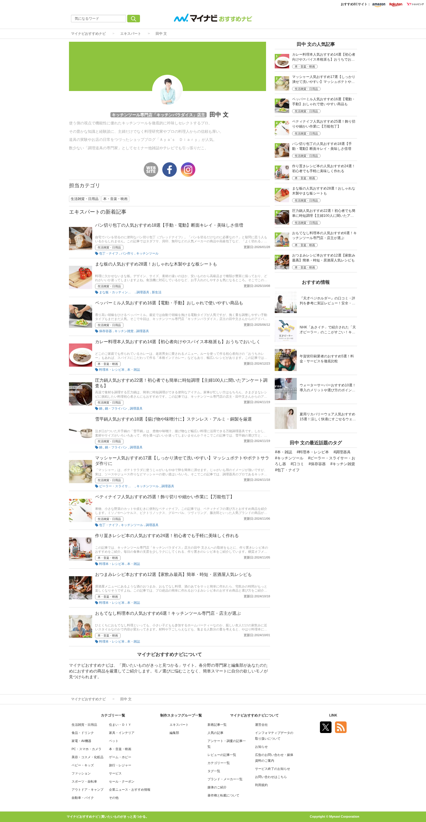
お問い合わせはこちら (271, 777)
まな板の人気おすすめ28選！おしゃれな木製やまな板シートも (156, 263)
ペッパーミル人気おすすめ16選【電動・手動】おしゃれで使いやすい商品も (169, 302)
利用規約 (261, 785)
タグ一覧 (213, 771)
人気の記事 (215, 732)
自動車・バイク (83, 797)
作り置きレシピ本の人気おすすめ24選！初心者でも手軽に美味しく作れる (167, 535)
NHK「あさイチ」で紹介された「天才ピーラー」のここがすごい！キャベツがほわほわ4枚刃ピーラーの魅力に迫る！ (328, 330)
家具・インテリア (121, 732)
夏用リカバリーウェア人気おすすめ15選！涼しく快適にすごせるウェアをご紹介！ (328, 417)
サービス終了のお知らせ (272, 768)
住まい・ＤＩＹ (120, 724)
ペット (114, 741)
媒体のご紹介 (217, 787)
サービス (115, 773)
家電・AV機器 (81, 741)
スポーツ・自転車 (84, 781)
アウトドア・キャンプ (87, 789)
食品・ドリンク (83, 732)
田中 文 (161, 34)
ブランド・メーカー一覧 (225, 779)
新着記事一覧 (217, 724)
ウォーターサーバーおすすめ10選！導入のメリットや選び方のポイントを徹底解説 (328, 388)
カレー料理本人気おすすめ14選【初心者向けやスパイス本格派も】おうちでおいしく (178, 341)
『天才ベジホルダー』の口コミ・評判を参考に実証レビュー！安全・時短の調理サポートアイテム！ (327, 301)
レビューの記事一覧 (221, 754)
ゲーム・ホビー (120, 757)
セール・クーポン (121, 781)
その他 (114, 797)
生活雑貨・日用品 (109, 247)
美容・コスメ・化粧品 (87, 757)
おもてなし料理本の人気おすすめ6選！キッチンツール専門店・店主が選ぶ (168, 613)
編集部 (174, 732)
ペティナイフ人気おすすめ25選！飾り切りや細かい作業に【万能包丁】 (164, 496)
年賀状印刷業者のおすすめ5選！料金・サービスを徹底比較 (327, 358)
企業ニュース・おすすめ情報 (129, 789)
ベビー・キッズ (83, 765)
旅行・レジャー (120, 765)
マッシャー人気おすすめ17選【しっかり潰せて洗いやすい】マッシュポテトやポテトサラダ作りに (323, 80)
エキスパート (130, 34)
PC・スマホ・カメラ (86, 749)
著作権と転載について (223, 795)
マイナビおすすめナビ (88, 34)
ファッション (81, 773)
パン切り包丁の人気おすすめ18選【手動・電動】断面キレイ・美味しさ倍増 (169, 225)
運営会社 (261, 724)
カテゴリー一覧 (218, 763)
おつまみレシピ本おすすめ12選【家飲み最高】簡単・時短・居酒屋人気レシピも (173, 574)
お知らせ (261, 746)
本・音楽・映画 (108, 363)
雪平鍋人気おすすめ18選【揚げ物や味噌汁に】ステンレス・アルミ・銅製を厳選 (173, 419)
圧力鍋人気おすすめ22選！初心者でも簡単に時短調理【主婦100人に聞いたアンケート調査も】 (323, 214)
